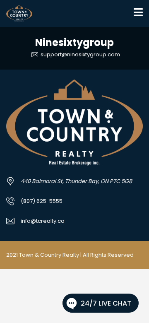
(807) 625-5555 (41, 201)
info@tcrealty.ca (43, 221)
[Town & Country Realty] (16, 13)
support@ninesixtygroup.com (79, 54)
